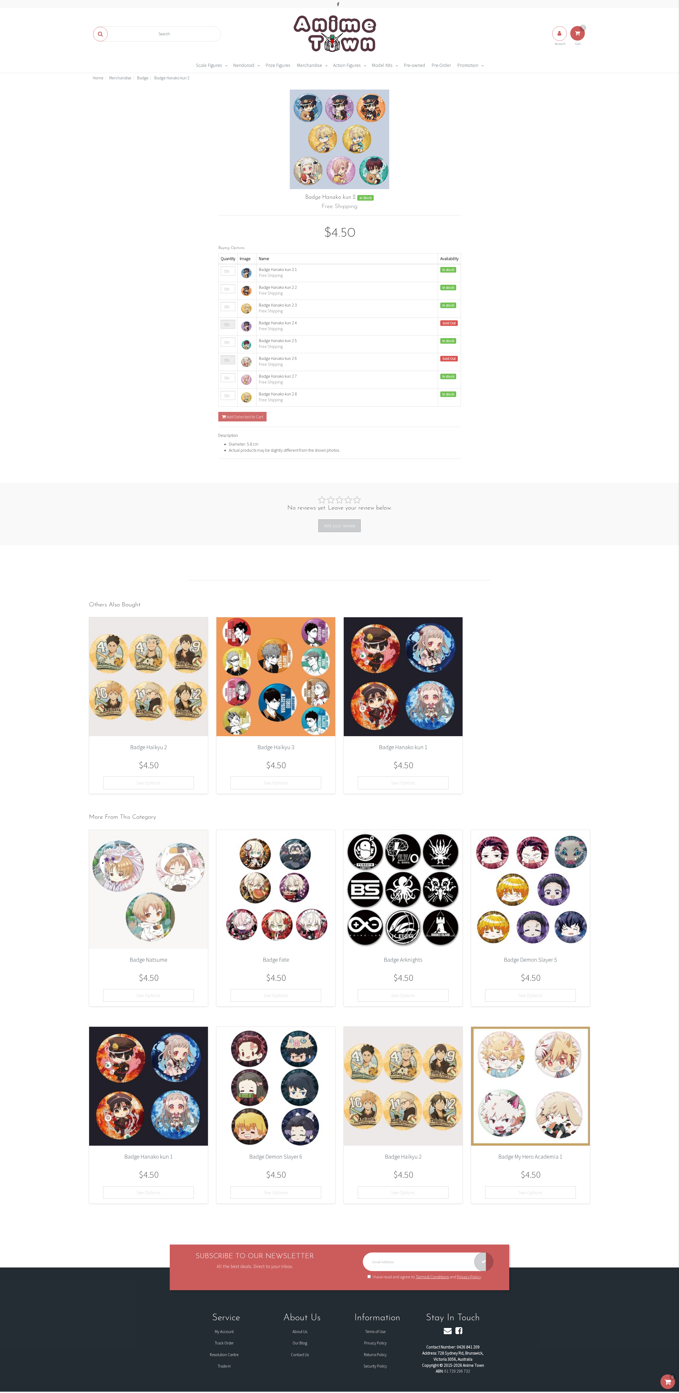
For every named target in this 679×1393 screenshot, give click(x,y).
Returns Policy (375, 1354)
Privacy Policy (469, 1276)
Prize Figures (277, 65)
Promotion (467, 65)
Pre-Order (441, 65)
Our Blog (300, 1342)
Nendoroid (243, 65)
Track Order (224, 1342)
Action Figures (347, 65)
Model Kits (382, 65)
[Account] (560, 38)
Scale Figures (209, 65)
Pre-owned (414, 65)
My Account (224, 1331)
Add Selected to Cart (244, 416)
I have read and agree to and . (427, 1276)
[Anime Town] (335, 33)
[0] (667, 1387)
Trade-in (224, 1366)
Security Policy (375, 1366)
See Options (148, 783)
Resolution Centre (224, 1354)
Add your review (339, 526)
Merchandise (309, 65)
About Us (300, 1331)
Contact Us (300, 1354)
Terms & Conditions (432, 1276)
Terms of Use (375, 1331)
